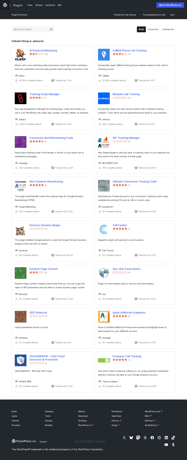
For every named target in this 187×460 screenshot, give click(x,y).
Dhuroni (117, 420)
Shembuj (49, 411)
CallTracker (120, 225)
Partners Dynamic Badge (44, 225)
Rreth (14, 411)
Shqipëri (43, 441)
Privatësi (16, 425)
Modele (48, 425)
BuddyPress (152, 425)
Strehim (15, 420)
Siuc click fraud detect (126, 268)
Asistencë (83, 416)
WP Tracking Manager (126, 137)
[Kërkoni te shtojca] (51, 29)
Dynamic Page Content (43, 268)
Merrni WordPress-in (170, 5)
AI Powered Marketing (43, 50)
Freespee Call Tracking (127, 356)
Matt (148, 416)
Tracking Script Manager (44, 94)
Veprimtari (116, 416)
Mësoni (81, 411)
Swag (116, 425)
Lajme (14, 416)
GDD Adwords (38, 312)
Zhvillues (82, 420)
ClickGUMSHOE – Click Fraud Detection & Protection (47, 358)
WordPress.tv (86, 425)
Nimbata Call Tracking (126, 94)
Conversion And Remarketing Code (51, 137)
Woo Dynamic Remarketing (46, 181)
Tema (47, 416)
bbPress (150, 420)
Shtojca (48, 420)
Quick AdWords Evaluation (129, 312)
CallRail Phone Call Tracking (130, 50)
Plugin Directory (19, 14)
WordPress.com (154, 411)
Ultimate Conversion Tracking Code (135, 181)
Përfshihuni (117, 411)
